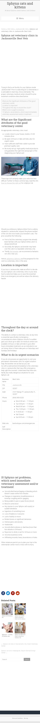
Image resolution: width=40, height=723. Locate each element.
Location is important (9, 105)
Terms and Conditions (17, 718)
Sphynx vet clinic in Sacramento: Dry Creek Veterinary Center (19, 645)
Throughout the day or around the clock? (16, 108)
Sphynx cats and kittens (20, 5)
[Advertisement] (20, 63)
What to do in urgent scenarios (13, 110)
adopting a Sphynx (13, 259)
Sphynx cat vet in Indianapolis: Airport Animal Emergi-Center (18, 652)
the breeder (14, 251)
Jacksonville (17, 385)
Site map (26, 718)
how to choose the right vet (11, 183)
